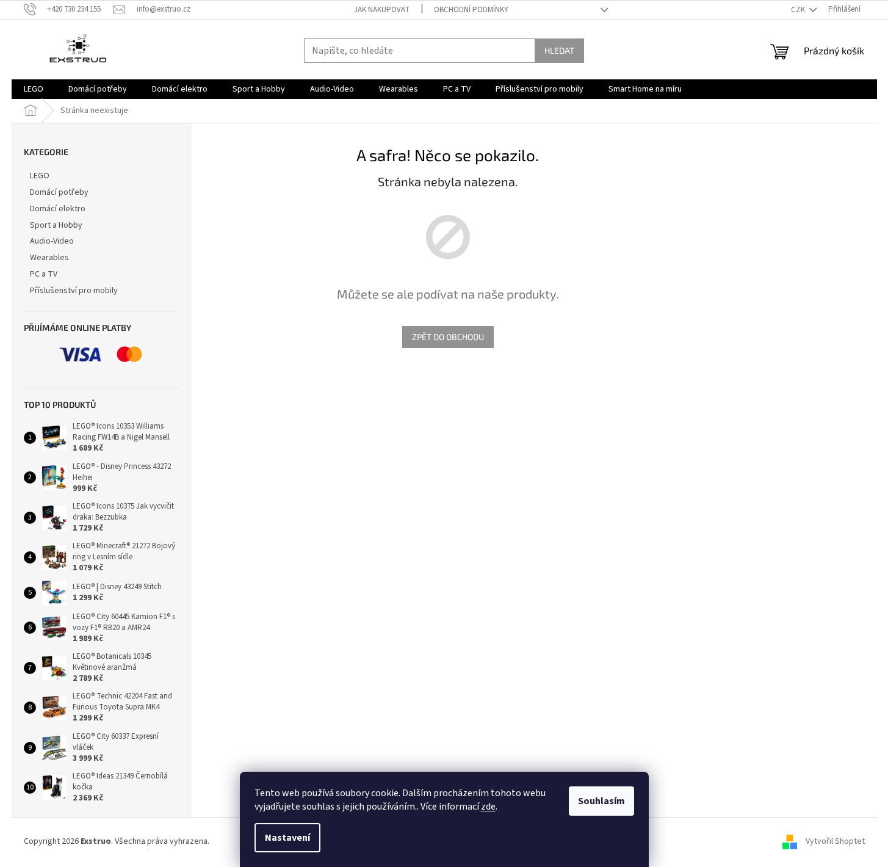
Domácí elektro (57, 209)
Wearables (49, 258)
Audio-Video (52, 241)
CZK (799, 9)
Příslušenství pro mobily (74, 291)
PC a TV (43, 274)
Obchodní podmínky (471, 9)
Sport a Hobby (56, 225)
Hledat (559, 50)
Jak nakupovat (382, 9)
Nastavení (287, 837)
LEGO (39, 176)
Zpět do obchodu (448, 337)
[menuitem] (34, 89)
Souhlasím (601, 801)
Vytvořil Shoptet (835, 841)
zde (488, 806)
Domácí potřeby (59, 192)
